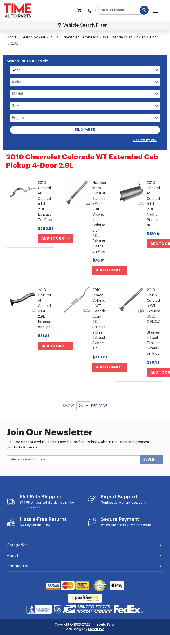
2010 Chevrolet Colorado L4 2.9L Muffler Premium (153, 204)
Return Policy (40, 525)
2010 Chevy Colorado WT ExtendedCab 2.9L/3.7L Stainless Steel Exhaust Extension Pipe (153, 321)
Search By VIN (145, 140)
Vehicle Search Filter (85, 25)
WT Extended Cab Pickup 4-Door (130, 37)
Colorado (91, 37)
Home (12, 37)
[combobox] (122, 10)
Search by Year (33, 37)
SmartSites (96, 629)
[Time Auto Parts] (17, 10)
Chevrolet (70, 37)
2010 (54, 37)
